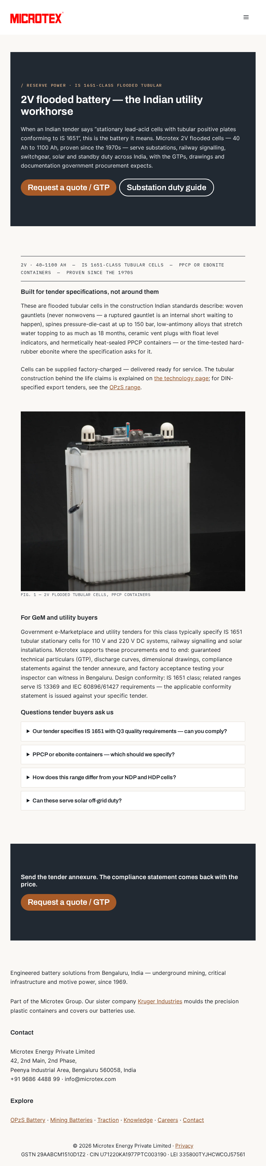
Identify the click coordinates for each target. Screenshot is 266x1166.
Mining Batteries (71, 1119)
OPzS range (124, 387)
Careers (168, 1119)
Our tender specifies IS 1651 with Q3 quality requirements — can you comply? (130, 731)
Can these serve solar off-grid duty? (77, 800)
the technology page (181, 378)
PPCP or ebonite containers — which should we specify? (104, 754)
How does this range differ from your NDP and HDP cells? (104, 777)
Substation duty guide (166, 187)
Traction (108, 1119)
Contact (193, 1119)
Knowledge (138, 1119)
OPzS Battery (27, 1119)
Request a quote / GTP (68, 187)
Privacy (184, 1145)
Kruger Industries (160, 1001)
